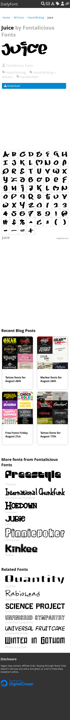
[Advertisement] (35, 117)
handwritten (29, 77)
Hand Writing (36, 17)
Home (6, 17)
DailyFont (9, 4)
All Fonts (19, 17)
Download (13, 86)
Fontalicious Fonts (19, 65)
